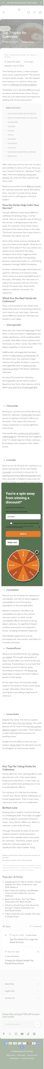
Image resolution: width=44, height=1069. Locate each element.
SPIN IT (22, 535)
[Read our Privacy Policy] (37, 528)
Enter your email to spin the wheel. (16, 512)
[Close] (38, 486)
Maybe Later (12, 544)
